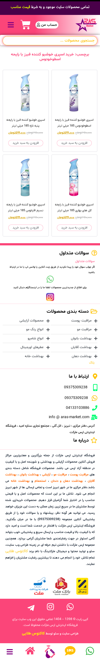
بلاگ (92, 363)
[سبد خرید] (25, 25)
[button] (10, 25)
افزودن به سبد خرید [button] (74, 143)
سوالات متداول (85, 261)
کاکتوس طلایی (16, 551)
